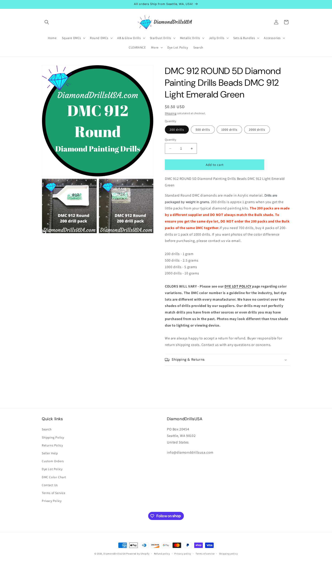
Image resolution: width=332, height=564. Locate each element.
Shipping (170, 113)
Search (47, 429)
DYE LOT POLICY (237, 286)
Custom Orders (53, 461)
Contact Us (50, 485)
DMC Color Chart (54, 477)
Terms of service (205, 553)
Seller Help (50, 453)
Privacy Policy (51, 501)
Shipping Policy (53, 437)
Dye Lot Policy (52, 469)
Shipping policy (228, 553)
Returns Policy (52, 445)
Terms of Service (53, 493)
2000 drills (257, 130)
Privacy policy (182, 553)
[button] (47, 22)
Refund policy (162, 553)
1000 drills (229, 130)
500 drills (203, 130)
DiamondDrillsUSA (114, 553)
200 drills (177, 130)
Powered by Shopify (138, 553)
